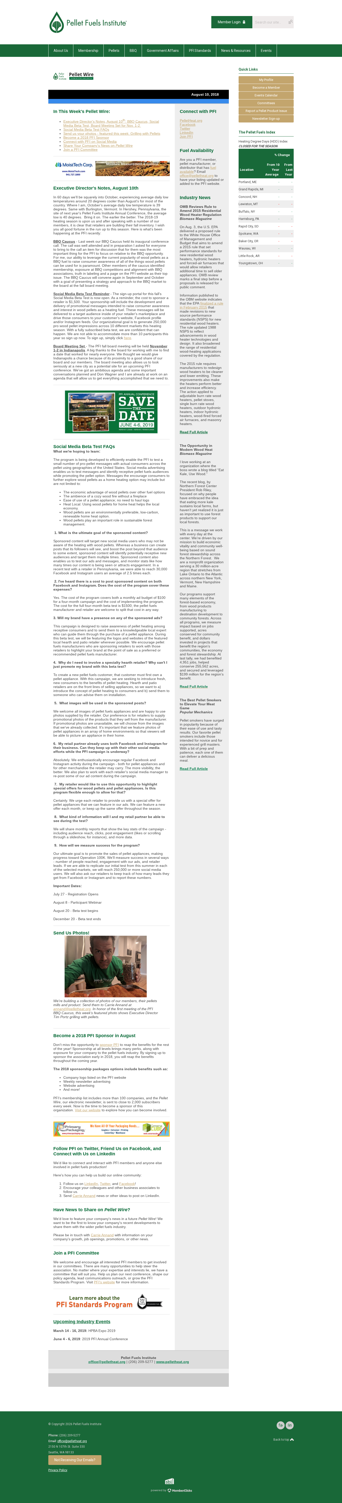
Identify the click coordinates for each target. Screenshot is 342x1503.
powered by (159, 1490)
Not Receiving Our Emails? (74, 1460)
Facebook (127, 1184)
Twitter (105, 1184)
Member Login (229, 22)
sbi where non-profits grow (176, 1481)
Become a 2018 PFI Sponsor (86, 137)
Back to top (281, 1439)
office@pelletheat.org (197, 176)
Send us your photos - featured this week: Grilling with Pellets (111, 133)
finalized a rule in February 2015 (201, 305)
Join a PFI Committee (80, 150)
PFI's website (104, 1282)
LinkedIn (91, 1184)
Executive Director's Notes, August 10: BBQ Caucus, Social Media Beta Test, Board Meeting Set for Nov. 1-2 (111, 123)
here (127, 338)
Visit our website (88, 1110)
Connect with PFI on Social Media (90, 142)
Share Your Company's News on (98, 146)
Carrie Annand (84, 1196)
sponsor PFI (109, 1045)
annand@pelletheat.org (72, 1009)
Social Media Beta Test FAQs (86, 129)
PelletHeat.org (191, 120)
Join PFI (186, 136)
